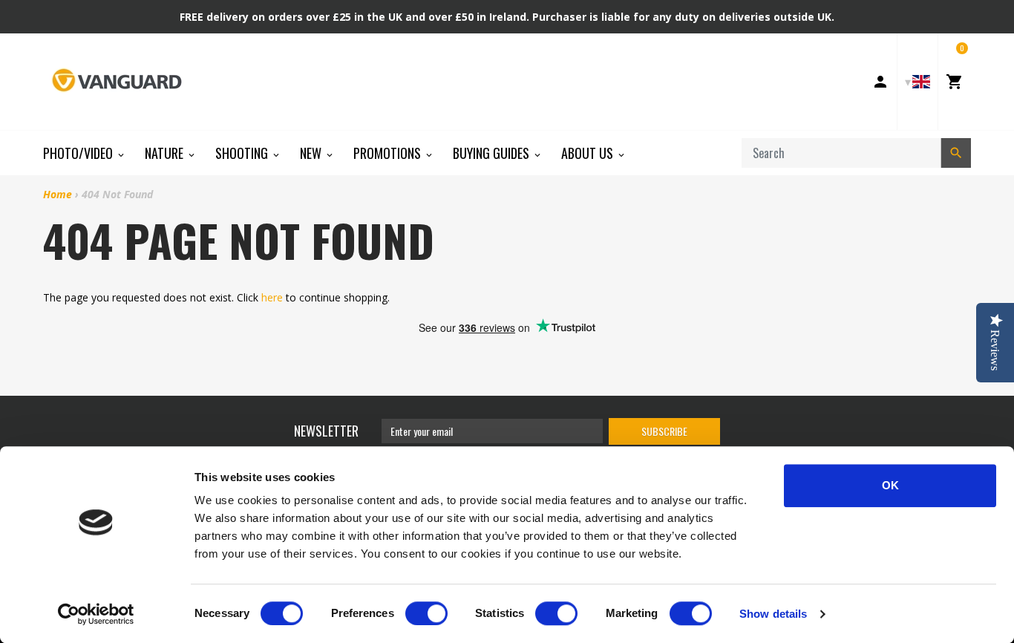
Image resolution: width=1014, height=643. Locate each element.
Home (57, 194)
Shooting (243, 153)
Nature (165, 153)
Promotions (388, 153)
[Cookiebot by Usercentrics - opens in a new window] (96, 614)
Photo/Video (79, 153)
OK (890, 485)
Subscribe (664, 431)
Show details (773, 613)
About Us (588, 153)
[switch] (426, 613)
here (272, 297)
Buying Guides (492, 153)
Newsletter (326, 430)
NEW (312, 153)
